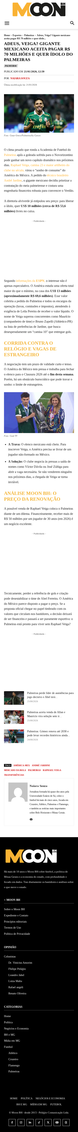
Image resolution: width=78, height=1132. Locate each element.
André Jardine (41, 765)
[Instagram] (21, 1122)
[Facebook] (27, 754)
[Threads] (66, 1122)
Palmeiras (29, 35)
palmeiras (34, 770)
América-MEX (21, 765)
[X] (36, 754)
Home (7, 35)
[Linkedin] (30, 1122)
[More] (64, 754)
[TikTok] (39, 1122)
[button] (6, 23)
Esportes (17, 35)
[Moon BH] (39, 9)
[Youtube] (57, 1122)
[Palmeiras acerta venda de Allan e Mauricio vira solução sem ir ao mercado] (14, 717)
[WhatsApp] (54, 754)
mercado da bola (15, 770)
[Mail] (31, 818)
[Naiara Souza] (18, 802)
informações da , (30, 280)
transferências (14, 775)
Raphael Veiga (52, 770)
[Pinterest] (45, 754)
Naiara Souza (20, 78)
